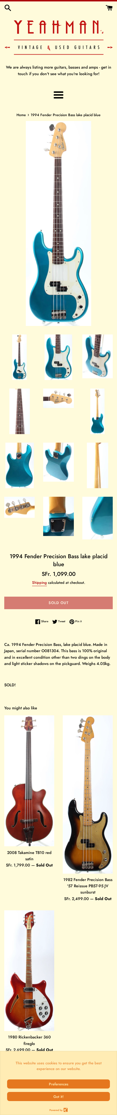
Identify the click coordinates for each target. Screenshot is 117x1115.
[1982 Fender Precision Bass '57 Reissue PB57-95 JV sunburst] (88, 794)
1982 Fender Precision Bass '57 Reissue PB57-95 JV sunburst (87, 886)
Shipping (39, 582)
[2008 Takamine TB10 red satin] (29, 781)
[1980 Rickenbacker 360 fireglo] (29, 970)
